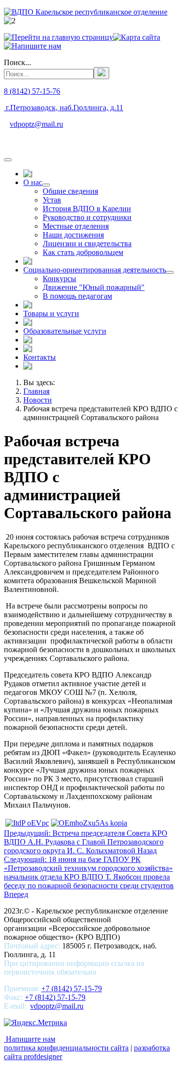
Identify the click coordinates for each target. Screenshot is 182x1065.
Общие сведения (70, 191)
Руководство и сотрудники (87, 217)
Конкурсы (59, 278)
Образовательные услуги (64, 331)
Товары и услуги (51, 313)
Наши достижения (73, 235)
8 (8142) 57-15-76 (32, 91)
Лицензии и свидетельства (87, 243)
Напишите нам (29, 1039)
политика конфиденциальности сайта (66, 1048)
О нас (32, 182)
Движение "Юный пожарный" (94, 287)
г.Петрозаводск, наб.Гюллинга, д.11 (63, 107)
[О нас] (46, 185)
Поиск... (17, 62)
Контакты (39, 357)
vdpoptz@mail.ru (36, 124)
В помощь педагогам (77, 296)
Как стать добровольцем (83, 252)
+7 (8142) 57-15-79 (71, 988)
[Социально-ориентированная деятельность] (170, 272)
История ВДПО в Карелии (87, 208)
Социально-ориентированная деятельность (94, 270)
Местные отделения (76, 226)
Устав (52, 200)
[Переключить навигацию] (8, 159)
